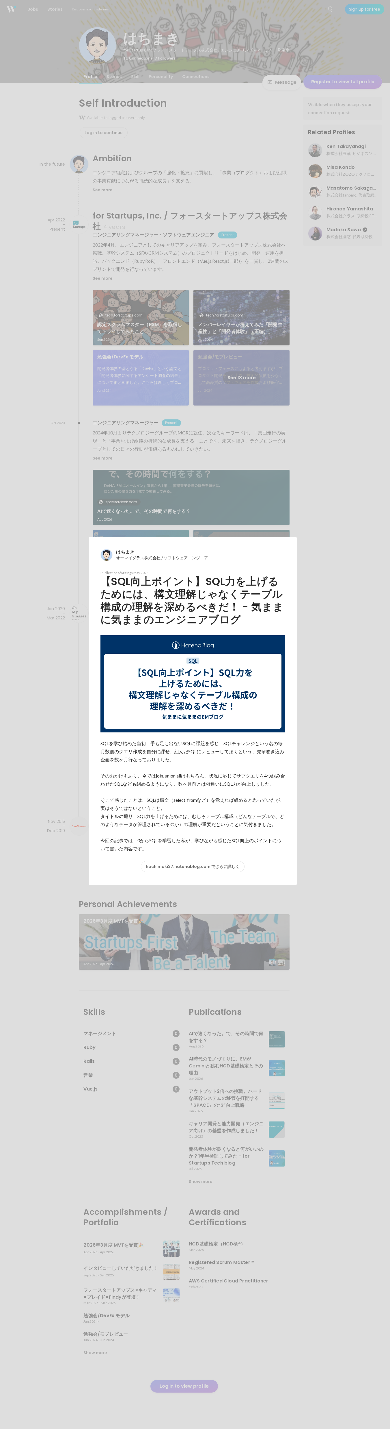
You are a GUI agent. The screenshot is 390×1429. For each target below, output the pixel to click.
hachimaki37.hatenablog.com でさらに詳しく (193, 866)
